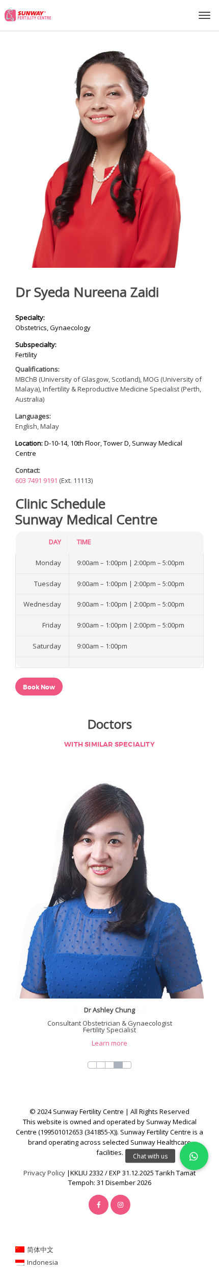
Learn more (109, 1043)
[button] (194, 1156)
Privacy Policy (44, 1172)
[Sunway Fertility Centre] (28, 14)
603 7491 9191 (36, 480)
